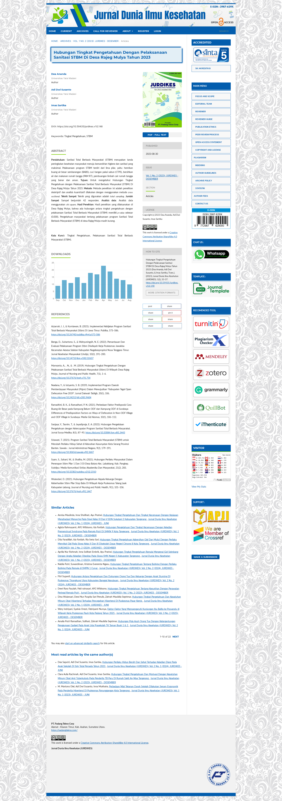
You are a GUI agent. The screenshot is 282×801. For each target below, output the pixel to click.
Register (143, 31)
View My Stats (199, 487)
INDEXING (200, 165)
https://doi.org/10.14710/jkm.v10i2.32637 (72, 358)
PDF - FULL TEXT (156, 134)
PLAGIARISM (200, 158)
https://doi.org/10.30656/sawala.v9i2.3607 (72, 452)
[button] (152, 306)
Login (157, 31)
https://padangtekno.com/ (64, 730)
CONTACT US (201, 204)
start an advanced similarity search (82, 643)
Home (52, 31)
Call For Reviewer (105, 31)
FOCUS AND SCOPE (204, 96)
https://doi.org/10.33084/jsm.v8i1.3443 (105, 433)
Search (224, 31)
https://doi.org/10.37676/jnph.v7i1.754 (70, 378)
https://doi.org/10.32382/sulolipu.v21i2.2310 (73, 472)
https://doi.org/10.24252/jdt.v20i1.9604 (71, 397)
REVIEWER (200, 111)
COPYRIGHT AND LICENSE (208, 150)
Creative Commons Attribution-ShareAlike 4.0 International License (160, 237)
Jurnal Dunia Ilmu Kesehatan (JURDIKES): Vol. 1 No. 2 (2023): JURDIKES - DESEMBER (124, 593)
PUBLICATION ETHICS (205, 127)
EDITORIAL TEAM (203, 104)
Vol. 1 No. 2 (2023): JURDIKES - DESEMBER (95, 41)
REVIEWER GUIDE (203, 119)
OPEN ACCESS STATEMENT (208, 142)
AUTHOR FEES (201, 196)
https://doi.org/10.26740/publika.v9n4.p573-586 (75, 335)
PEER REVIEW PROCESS (207, 134)
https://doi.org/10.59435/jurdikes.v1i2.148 (80, 126)
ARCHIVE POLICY (203, 181)
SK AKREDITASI (203, 68)
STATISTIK (200, 188)
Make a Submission (205, 557)
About (127, 31)
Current (66, 31)
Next (175, 636)
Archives (82, 31)
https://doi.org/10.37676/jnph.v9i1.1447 (71, 491)
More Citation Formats (161, 292)
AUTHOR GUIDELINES (205, 173)
